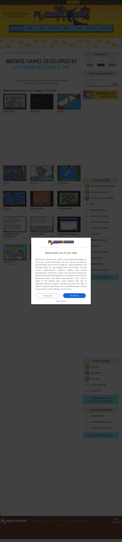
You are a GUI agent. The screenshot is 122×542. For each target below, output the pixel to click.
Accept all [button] (74, 295)
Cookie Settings (53, 289)
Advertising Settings (51, 286)
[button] (61, 301)
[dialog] (61, 271)
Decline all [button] (47, 295)
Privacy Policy (66, 289)
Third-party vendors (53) (58, 273)
